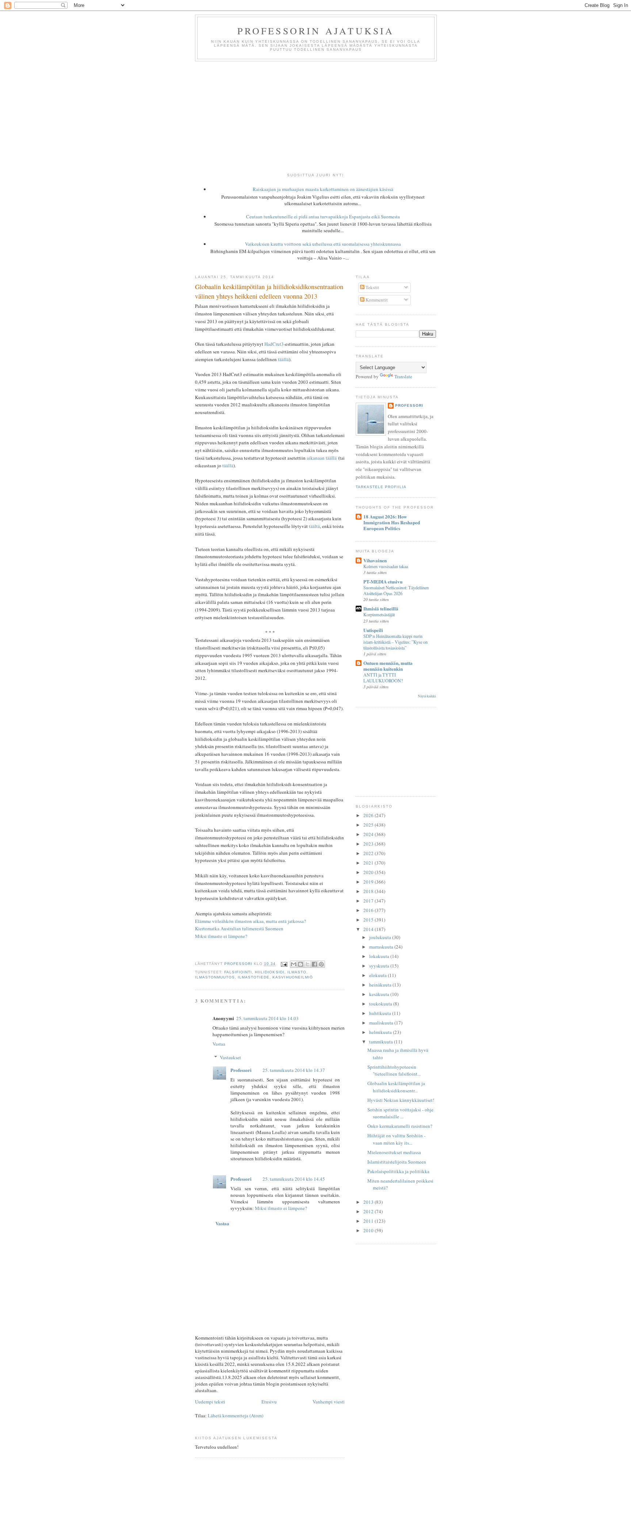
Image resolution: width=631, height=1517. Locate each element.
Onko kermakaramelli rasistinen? (399, 1126)
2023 (369, 843)
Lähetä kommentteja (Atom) (235, 1415)
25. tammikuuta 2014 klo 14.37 (294, 1070)
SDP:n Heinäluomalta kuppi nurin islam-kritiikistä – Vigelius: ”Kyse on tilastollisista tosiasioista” (395, 642)
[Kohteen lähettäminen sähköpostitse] (293, 964)
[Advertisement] (315, 116)
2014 (369, 929)
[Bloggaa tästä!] (300, 964)
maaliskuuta (381, 1022)
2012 (369, 1211)
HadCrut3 (274, 344)
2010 (369, 1230)
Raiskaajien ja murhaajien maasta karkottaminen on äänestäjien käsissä (323, 189)
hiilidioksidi (269, 972)
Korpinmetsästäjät (379, 614)
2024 (369, 834)
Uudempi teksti (210, 1401)
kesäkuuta (379, 994)
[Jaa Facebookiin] (314, 964)
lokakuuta (379, 956)
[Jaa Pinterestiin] (321, 964)
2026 (369, 815)
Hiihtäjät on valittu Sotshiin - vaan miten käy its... (396, 1139)
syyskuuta (379, 965)
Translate (403, 376)
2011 (369, 1221)
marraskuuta (381, 946)
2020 (369, 872)
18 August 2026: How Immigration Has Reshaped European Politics (391, 522)
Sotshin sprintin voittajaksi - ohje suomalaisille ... (400, 1113)
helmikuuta (381, 1032)
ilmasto (296, 972)
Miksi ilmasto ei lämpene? (221, 936)
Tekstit (371, 287)
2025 (369, 824)
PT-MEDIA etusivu (382, 581)
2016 (369, 910)
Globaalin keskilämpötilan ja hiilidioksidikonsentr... (396, 1087)
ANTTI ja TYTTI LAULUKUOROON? (383, 677)
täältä (314, 526)
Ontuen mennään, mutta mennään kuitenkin (388, 665)
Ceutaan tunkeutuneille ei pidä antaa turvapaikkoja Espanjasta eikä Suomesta (323, 216)
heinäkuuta (381, 984)
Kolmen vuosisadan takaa (385, 566)
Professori (241, 1069)
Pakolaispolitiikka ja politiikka (398, 1171)
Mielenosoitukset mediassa (394, 1152)
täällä (283, 359)
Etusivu (269, 1401)
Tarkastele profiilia (381, 487)
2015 (369, 919)
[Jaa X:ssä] (307, 964)
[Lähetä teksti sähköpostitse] (283, 964)
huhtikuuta (380, 1013)
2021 (369, 862)
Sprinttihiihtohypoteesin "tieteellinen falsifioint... (394, 1070)
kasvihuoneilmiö (292, 977)
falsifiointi (238, 972)
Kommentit (376, 299)
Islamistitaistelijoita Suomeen (396, 1161)
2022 (369, 853)
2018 (369, 891)
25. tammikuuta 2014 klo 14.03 (267, 1018)
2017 (369, 900)
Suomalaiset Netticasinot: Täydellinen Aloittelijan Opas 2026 (396, 590)
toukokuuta (381, 1003)
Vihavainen (375, 560)
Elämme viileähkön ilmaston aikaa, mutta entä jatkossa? (250, 921)
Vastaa (219, 1044)
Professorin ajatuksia (315, 30)
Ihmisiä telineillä (380, 608)
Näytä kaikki (427, 696)
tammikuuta (381, 1041)
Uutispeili (373, 630)
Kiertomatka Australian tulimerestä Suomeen (239, 928)
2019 (369, 881)
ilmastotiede (253, 977)
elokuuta (378, 975)
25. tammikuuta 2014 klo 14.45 (294, 1179)
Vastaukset (230, 1057)
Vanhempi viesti (329, 1401)
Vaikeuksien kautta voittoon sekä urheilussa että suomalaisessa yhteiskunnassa (323, 244)
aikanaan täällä (322, 458)
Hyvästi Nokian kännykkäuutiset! (400, 1100)
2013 (369, 1202)
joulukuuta (380, 937)
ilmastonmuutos (215, 977)
